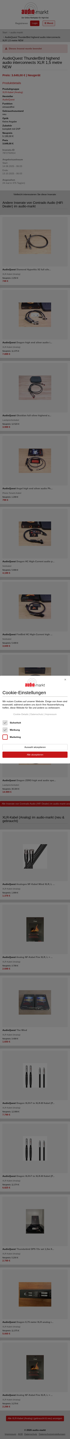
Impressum (51, 714)
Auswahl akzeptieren (35, 747)
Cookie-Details (20, 714)
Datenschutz (36, 714)
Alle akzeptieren (35, 754)
